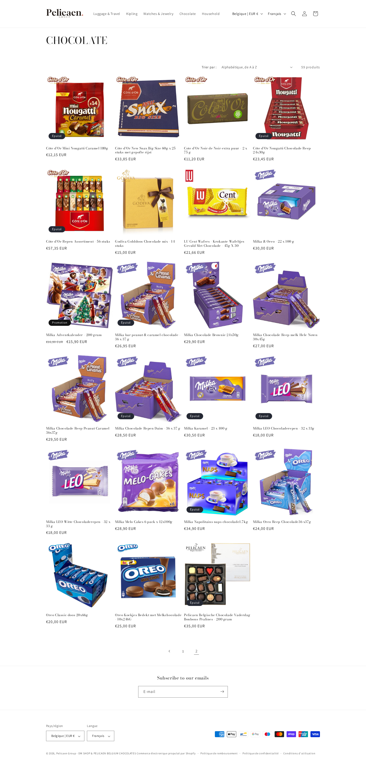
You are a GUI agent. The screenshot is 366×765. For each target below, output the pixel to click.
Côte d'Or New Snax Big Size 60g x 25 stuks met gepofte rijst (145, 150)
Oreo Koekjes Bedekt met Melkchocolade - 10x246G (148, 617)
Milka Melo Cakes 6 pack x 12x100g (144, 522)
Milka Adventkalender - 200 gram (74, 335)
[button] (293, 13)
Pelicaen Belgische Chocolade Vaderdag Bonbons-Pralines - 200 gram (217, 617)
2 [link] (196, 651)
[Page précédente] (169, 651)
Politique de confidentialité (261, 753)
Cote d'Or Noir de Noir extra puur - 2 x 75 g (215, 150)
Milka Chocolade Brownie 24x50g (211, 335)
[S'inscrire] (222, 691)
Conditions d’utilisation (299, 753)
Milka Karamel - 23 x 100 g (206, 428)
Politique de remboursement (219, 753)
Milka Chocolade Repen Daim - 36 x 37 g (148, 428)
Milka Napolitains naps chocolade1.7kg (216, 522)
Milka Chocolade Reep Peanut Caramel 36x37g (78, 430)
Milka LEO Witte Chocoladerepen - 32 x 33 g (78, 524)
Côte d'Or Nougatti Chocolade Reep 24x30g (282, 150)
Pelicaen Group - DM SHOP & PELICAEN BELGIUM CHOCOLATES (96, 753)
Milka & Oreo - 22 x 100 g (273, 241)
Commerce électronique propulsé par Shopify (166, 753)
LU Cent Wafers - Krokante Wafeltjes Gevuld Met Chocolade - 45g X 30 (214, 243)
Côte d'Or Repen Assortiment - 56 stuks (78, 241)
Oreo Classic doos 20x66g (67, 615)
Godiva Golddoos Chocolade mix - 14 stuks (145, 243)
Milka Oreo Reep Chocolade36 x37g (282, 522)
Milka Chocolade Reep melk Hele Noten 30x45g (285, 337)
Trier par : (209, 67)
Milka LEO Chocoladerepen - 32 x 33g (283, 428)
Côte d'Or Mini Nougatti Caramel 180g (77, 148)
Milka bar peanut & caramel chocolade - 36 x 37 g (148, 337)
